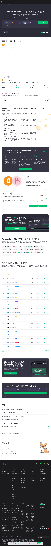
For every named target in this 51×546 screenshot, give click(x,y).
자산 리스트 (23, 480)
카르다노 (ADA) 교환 (15, 515)
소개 (2, 469)
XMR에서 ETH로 (27, 520)
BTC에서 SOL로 (32, 531)
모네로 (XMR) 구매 (5, 519)
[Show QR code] (48, 464)
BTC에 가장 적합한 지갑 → (8, 451)
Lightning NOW (14, 496)
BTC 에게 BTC (14, 274)
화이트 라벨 (23, 478)
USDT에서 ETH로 (32, 509)
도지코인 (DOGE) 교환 (15, 517)
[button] (15, 22)
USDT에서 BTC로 (22, 530)
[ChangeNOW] (2, 2)
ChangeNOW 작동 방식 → (7, 450)
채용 (2, 476)
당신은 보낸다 (7, 22)
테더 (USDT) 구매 (4, 508)
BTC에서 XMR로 (22, 506)
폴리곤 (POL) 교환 (14, 519)
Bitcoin (10, 4)
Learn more (43, 151)
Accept (39, 543)
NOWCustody (23, 485)
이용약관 (41, 471)
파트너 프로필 (23, 471)
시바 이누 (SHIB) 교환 (15, 525)
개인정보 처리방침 (25, 543)
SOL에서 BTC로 (22, 528)
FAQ (31, 469)
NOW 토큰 (13, 478)
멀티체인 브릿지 (23, 482)
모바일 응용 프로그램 (15, 473)
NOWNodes (23, 487)
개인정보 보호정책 (43, 473)
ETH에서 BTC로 (22, 517)
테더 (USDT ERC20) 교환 (15, 508)
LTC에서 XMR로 (27, 509)
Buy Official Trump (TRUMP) (5, 528)
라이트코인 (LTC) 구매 (5, 517)
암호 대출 (13, 492)
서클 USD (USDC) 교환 (15, 512)
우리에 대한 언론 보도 (5, 473)
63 (9, 350)
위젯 (22, 476)
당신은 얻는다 (25, 22)
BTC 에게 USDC (13, 331)
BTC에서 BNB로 (27, 525)
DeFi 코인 (13, 489)
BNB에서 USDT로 (27, 531)
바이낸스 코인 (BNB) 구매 (6, 510)
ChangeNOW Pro (14, 469)
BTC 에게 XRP (12, 323)
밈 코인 (13, 487)
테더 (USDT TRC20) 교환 (15, 510)
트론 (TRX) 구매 (4, 521)
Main (1, 4)
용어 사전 (32, 473)
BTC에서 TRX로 (32, 520)
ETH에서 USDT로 (32, 517)
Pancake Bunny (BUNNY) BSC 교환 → (10, 448)
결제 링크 (13, 498)
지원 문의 (10, 373)
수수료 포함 (7, 25)
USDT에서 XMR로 (22, 511)
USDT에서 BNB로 (32, 511)
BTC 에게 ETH (12, 278)
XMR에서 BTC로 (22, 519)
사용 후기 (3, 478)
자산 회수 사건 (42, 480)
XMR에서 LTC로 (27, 517)
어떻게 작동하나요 (34, 471)
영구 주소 (13, 471)
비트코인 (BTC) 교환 (15, 505)
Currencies (6, 4)
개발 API (22, 469)
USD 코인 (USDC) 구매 (5, 512)
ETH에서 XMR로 (22, 514)
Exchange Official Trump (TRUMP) (15, 528)
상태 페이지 (32, 478)
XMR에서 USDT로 (27, 528)
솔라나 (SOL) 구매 (5, 525)
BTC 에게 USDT (13, 289)
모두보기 (46, 350)
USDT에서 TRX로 (27, 506)
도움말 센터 (32, 476)
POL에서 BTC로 (32, 528)
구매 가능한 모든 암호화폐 (6, 530)
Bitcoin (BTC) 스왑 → (6, 446)
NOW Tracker (14, 476)
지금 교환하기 (25, 168)
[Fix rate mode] (28, 23)
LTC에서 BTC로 (27, 522)
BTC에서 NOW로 (32, 522)
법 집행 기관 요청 (42, 478)
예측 (12, 480)
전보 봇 (13, 494)
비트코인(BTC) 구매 (5, 505)
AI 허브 (13, 482)
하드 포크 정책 (42, 476)
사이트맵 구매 (4, 533)
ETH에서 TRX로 (32, 525)
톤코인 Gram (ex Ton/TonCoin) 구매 (5, 523)
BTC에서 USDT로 (22, 508)
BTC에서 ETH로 (22, 525)
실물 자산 (13, 485)
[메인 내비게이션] (49, 2)
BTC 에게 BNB (13, 316)
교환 (43, 22)
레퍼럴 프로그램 (23, 473)
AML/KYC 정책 (42, 469)
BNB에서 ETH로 (22, 522)
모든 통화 (13, 530)
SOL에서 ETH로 (32, 506)
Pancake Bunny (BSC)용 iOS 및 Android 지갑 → (12, 453)
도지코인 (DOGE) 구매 (5, 515)
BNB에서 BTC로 (27, 514)
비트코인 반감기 (33, 480)
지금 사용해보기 (16, 228)
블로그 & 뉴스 (4, 471)
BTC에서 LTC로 (32, 514)
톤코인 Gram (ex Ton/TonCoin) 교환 (14, 522)
